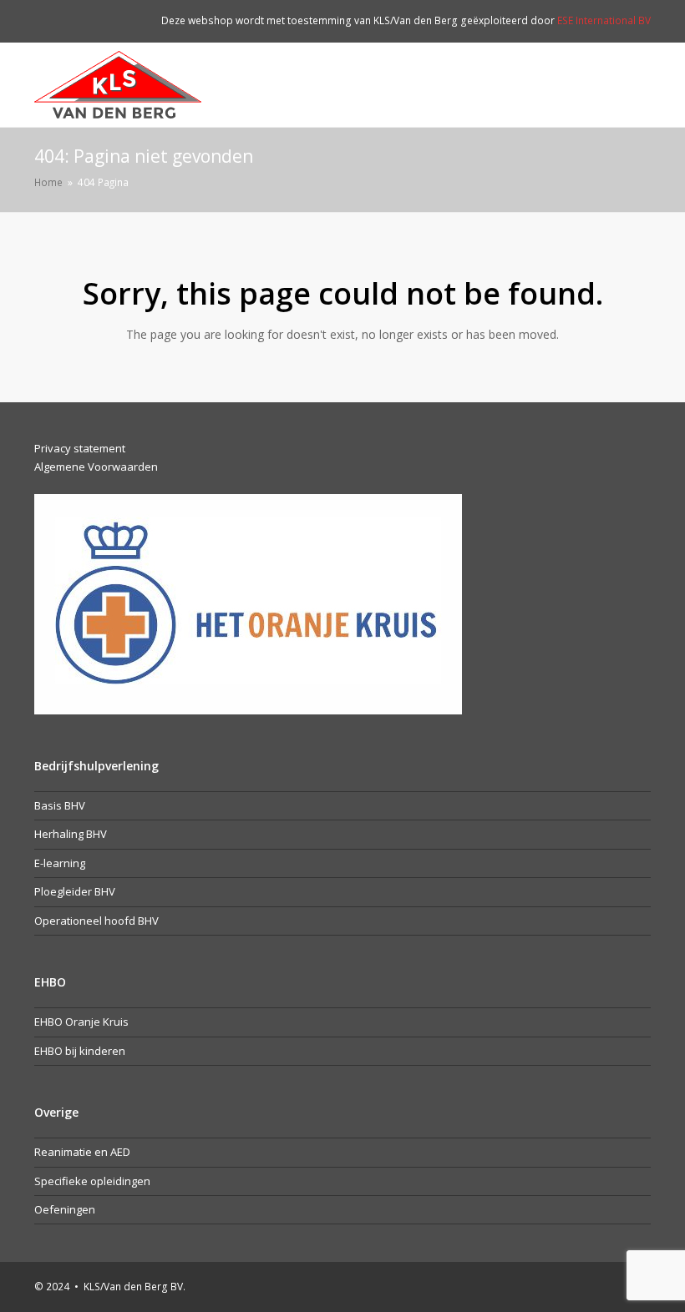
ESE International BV (604, 20)
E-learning (59, 862)
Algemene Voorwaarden (96, 466)
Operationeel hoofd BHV (96, 920)
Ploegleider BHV (74, 891)
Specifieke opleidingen (92, 1180)
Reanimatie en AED (82, 1151)
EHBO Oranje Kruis (81, 1021)
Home (48, 182)
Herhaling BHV (70, 833)
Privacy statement (79, 448)
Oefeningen (64, 1209)
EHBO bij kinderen (79, 1050)
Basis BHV (59, 805)
